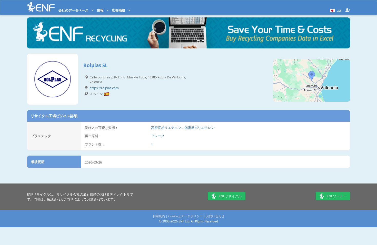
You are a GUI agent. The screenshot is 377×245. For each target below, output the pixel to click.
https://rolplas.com (104, 88)
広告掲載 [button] (119, 10)
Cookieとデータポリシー (185, 216)
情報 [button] (100, 10)
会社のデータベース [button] (73, 10)
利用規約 (159, 216)
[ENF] (41, 7)
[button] (335, 10)
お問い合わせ (215, 216)
